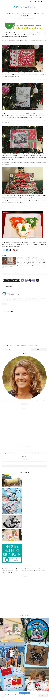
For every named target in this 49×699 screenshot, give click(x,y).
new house (4, 159)
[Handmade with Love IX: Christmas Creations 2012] (39, 261)
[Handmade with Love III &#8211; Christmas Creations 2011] (24, 261)
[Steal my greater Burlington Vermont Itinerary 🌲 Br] (12, 654)
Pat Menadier (17, 273)
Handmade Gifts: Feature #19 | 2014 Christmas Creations (8, 266)
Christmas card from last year (9, 197)
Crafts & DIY (31, 18)
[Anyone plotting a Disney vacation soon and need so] (36, 679)
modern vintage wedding (18, 153)
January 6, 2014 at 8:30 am (13, 294)
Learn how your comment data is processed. (29, 345)
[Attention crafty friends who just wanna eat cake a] (12, 679)
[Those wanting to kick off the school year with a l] (12, 630)
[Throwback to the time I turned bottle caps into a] (36, 654)
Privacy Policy (24, 468)
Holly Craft (11, 293)
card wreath (11, 76)
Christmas (25, 18)
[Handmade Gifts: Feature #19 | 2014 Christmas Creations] (9, 261)
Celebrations (19, 18)
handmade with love (8, 273)
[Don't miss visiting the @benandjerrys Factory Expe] (36, 630)
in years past (12, 40)
